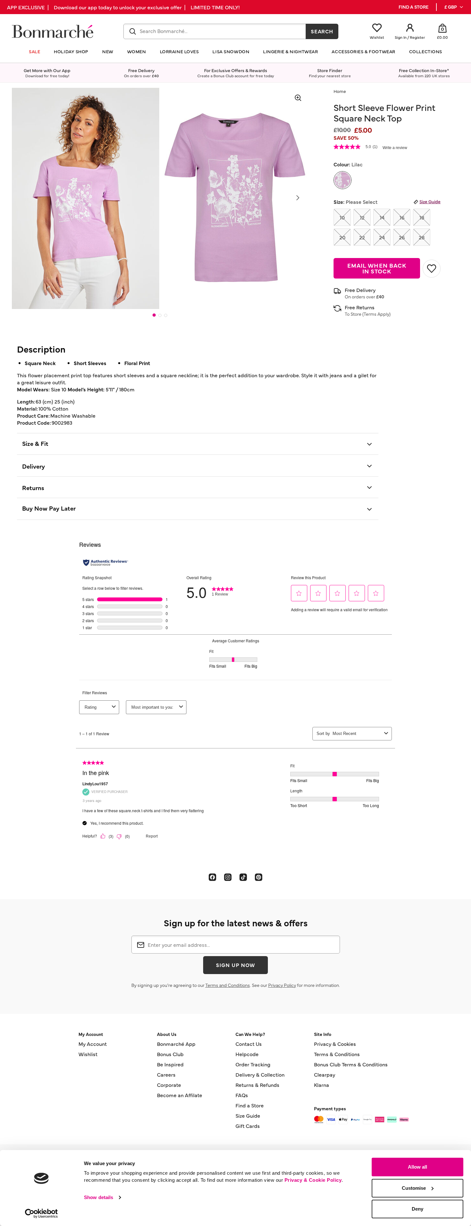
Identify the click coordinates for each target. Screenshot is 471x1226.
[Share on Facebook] (212, 876)
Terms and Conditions (227, 985)
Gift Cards (248, 1125)
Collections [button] (425, 51)
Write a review (395, 148)
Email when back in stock (376, 268)
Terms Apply (376, 314)
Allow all (417, 1167)
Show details (98, 1197)
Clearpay (324, 1074)
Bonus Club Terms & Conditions (351, 1064)
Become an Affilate (179, 1094)
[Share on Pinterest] (258, 876)
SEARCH (322, 31)
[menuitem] (454, 7)
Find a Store (250, 1105)
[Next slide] (297, 198)
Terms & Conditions (337, 1053)
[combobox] (214, 31)
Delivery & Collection (260, 1074)
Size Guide (430, 201)
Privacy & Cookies (335, 1043)
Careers (166, 1074)
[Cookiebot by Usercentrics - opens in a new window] (41, 1213)
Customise (414, 1188)
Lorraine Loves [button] (179, 51)
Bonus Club (170, 1053)
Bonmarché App (176, 1043)
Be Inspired (170, 1064)
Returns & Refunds (257, 1084)
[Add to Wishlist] (432, 269)
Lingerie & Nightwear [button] (290, 51)
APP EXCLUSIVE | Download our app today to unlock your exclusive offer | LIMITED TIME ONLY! (123, 7)
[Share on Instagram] (228, 876)
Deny (417, 1209)
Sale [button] (34, 51)
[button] (454, 7)
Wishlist (87, 1053)
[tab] (154, 315)
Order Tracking (253, 1064)
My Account (92, 1043)
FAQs (242, 1094)
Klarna (321, 1084)
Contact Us (249, 1043)
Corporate (169, 1084)
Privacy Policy (282, 985)
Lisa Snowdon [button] (230, 51)
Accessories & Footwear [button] (363, 51)
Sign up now (235, 964)
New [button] (107, 51)
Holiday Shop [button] (71, 51)
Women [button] (136, 51)
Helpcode (247, 1053)
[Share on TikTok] (243, 876)
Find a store (413, 7)
